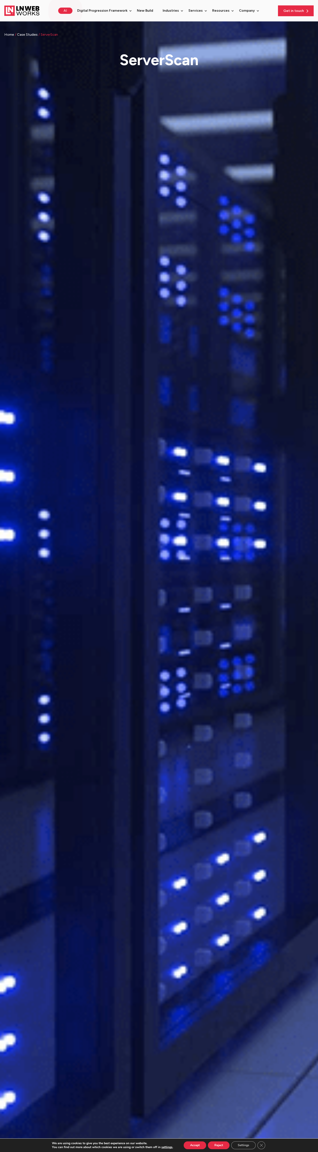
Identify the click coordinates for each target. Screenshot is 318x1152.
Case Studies (28, 34)
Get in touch (294, 11)
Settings (243, 1145)
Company (247, 10)
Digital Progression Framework (102, 10)
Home (9, 34)
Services (195, 10)
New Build (145, 10)
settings (166, 1147)
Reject (218, 1145)
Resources (221, 10)
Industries (171, 10)
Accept (195, 1145)
